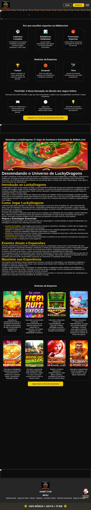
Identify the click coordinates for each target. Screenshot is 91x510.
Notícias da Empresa (64, 498)
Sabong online (11, 498)
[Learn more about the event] (45, 18)
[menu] (87, 5)
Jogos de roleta (23, 498)
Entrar (67, 5)
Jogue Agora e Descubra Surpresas (45, 384)
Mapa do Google (79, 498)
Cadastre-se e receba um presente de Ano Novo (45, 118)
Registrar (78, 5)
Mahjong (39, 498)
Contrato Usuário (50, 498)
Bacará (32, 498)
